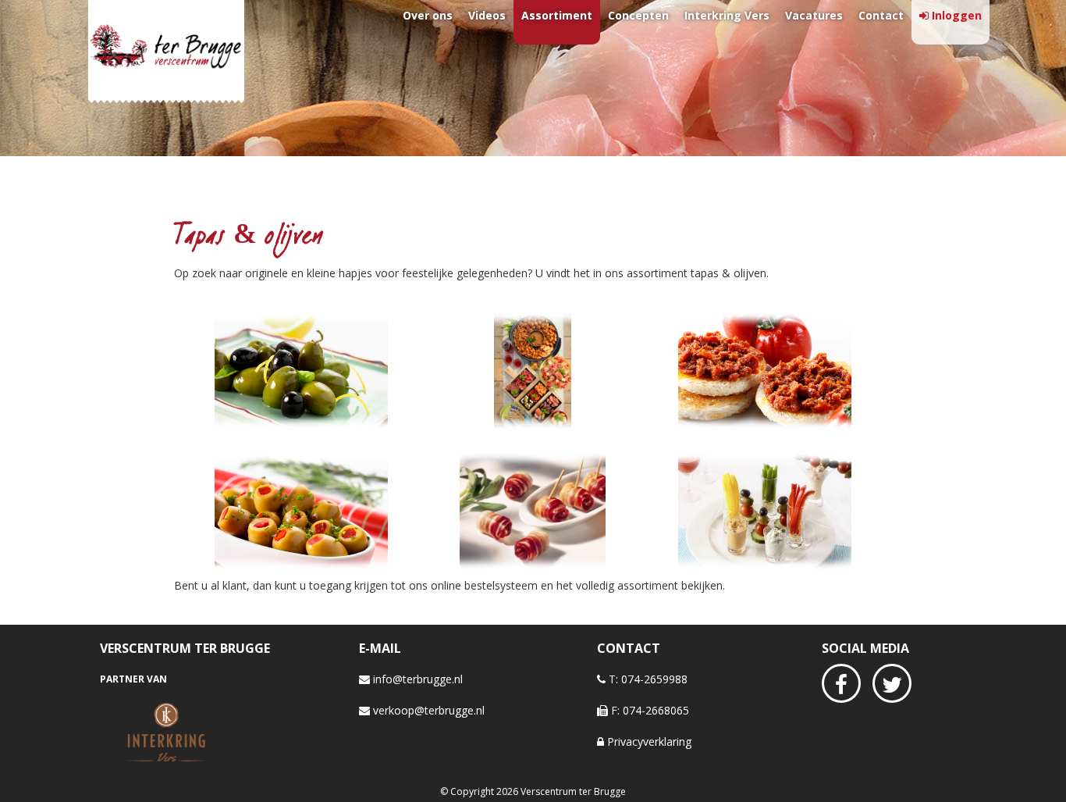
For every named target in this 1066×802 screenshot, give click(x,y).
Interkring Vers (726, 15)
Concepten (638, 15)
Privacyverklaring (647, 741)
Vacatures (814, 15)
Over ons (428, 15)
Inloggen (957, 15)
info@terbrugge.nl (416, 679)
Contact (881, 15)
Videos (487, 15)
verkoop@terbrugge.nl (427, 710)
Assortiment (556, 15)
